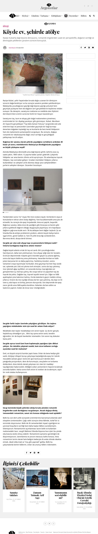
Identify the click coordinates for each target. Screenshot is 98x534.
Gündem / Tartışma (39, 15)
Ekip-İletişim (29, 532)
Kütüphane (56, 15)
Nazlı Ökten (9, 499)
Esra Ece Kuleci (59, 502)
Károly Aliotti (33, 502)
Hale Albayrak (12, 48)
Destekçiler (36, 532)
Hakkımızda (22, 532)
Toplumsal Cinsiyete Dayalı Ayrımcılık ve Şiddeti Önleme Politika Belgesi (72, 532)
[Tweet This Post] (85, 47)
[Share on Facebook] (81, 47)
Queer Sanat (49, 532)
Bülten (84, 15)
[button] (5, 190)
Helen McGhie (80, 507)
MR (65, 15)
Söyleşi (25, 15)
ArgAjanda (49, 23)
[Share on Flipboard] (89, 47)
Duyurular (73, 15)
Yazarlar (42, 532)
